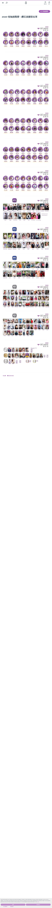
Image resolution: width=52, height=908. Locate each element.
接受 (13, 904)
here (38, 901)
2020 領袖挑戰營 (44, 11)
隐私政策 (11, 906)
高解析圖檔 (11, 375)
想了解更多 (5, 906)
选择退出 (38, 904)
